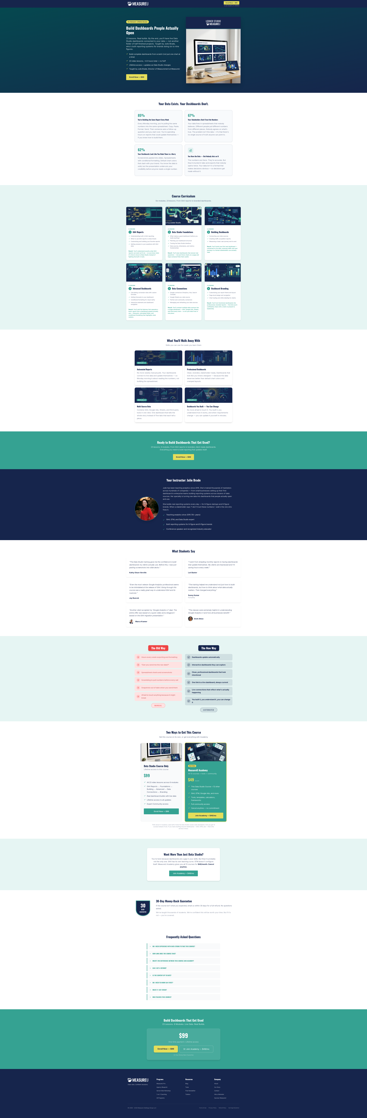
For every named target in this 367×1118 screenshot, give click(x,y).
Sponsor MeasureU (220, 1098)
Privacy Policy (212, 1108)
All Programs (160, 1098)
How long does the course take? (163, 953)
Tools (187, 1087)
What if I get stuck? (158, 990)
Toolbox (187, 1094)
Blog (186, 1083)
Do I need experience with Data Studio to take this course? (172, 946)
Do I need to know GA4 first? (161, 982)
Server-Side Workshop (164, 1090)
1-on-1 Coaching (162, 1094)
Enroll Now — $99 (231, 3)
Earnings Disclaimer (234, 1108)
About (216, 1083)
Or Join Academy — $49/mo (196, 1049)
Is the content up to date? (160, 975)
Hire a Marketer (219, 1094)
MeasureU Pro (161, 1083)
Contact (216, 1090)
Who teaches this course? (161, 997)
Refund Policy (222, 1108)
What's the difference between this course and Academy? (172, 961)
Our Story (217, 1087)
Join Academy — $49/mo (205, 816)
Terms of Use (202, 1108)
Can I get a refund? (158, 968)
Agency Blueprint (162, 1087)
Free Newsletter (190, 1090)
